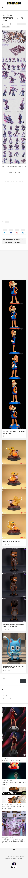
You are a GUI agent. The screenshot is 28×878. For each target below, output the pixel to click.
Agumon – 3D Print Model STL (12, 541)
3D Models (4, 780)
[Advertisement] (14, 207)
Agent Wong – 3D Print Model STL (12, 760)
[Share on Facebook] (11, 231)
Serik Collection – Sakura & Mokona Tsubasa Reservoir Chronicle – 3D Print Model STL (13, 841)
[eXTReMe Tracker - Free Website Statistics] (14, 865)
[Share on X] (5, 231)
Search (3, 678)
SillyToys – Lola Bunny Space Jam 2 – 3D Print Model (14, 432)
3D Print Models (10, 780)
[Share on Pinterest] (17, 231)
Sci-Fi (7, 221)
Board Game (5, 26)
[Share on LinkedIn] (23, 231)
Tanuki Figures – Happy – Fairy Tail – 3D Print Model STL (14, 667)
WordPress (13, 858)
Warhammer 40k (7, 698)
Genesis (14, 24)
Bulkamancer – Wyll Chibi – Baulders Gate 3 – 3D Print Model (13, 625)
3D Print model (21, 24)
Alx (23, 858)
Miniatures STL (18, 804)
